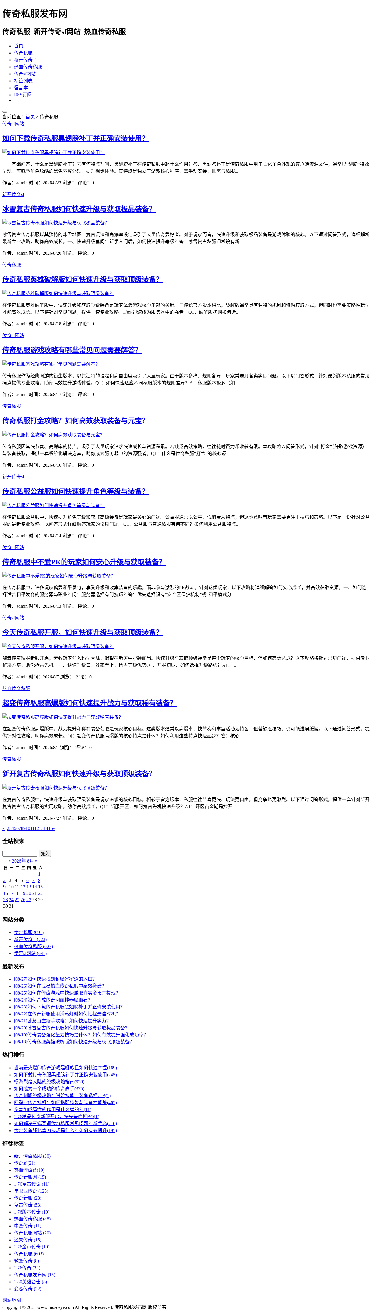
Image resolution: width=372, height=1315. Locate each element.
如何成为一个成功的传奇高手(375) (49, 1088)
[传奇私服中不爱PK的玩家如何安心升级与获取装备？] (58, 575)
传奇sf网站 (25, 73)
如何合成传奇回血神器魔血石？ (53, 999)
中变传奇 (27, 1225)
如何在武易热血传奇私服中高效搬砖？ (60, 985)
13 (28, 886)
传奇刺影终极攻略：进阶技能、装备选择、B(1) (62, 1095)
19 (23, 893)
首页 (18, 45)
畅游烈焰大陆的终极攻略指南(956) (49, 1081)
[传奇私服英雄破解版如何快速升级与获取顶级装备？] (58, 293)
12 (23, 886)
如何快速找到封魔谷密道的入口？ (55, 979)
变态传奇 (27, 1288)
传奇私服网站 (32, 1232)
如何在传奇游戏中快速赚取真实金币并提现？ (67, 992)
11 (17, 886)
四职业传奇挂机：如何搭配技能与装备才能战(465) (65, 1102)
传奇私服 (23, 52)
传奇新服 (27, 1197)
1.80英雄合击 (30, 1281)
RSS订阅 (23, 94)
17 (11, 893)
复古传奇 (27, 1204)
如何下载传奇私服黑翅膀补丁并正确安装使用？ (75, 138)
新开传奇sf (25, 59)
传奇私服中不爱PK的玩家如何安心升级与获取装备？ (84, 562)
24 (11, 899)
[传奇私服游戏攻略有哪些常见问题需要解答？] (51, 364)
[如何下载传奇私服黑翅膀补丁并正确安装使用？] (53, 152)
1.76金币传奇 (31, 1246)
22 (40, 893)
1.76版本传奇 (31, 1211)
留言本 (21, 87)
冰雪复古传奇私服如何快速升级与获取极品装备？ (79, 209)
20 (28, 893)
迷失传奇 (27, 1239)
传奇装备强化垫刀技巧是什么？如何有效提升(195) (65, 1130)
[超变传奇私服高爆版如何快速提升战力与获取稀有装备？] (62, 717)
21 (34, 893)
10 (11, 886)
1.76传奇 (27, 1267)
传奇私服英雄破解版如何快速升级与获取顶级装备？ (82, 279)
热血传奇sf (29, 1170)
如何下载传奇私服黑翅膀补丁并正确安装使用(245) (65, 1074)
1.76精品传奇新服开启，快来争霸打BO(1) (56, 1116)
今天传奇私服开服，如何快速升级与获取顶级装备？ (82, 632)
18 (17, 893)
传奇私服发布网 (34, 1274)
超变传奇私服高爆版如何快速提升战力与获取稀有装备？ (89, 703)
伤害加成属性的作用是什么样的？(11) (52, 1109)
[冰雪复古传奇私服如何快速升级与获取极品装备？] (55, 222)
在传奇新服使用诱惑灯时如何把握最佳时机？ (67, 1013)
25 (17, 899)
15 (40, 886)
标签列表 (23, 80)
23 (5, 899)
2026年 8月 (23, 860)
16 (5, 893)
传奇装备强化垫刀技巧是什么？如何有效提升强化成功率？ (81, 1034)
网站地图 (11, 1300)
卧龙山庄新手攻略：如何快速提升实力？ (62, 1020)
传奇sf (24, 1163)
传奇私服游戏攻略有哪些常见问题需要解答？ (72, 350)
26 (23, 899)
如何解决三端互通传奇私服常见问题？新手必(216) (65, 1123)
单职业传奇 (31, 1191)
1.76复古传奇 (31, 1184)
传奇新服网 (30, 1177)
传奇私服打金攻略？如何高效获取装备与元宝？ (75, 421)
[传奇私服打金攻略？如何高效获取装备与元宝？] (53, 434)
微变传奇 (26, 1260)
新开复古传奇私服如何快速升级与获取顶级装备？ (79, 774)
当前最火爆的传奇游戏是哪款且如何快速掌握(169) (65, 1067)
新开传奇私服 (32, 1156)
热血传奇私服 (28, 66)
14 (34, 886)
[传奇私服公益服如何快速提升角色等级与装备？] (53, 505)
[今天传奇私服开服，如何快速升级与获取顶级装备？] (58, 646)
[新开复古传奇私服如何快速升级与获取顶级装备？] (55, 787)
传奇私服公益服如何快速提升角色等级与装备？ (75, 491)
